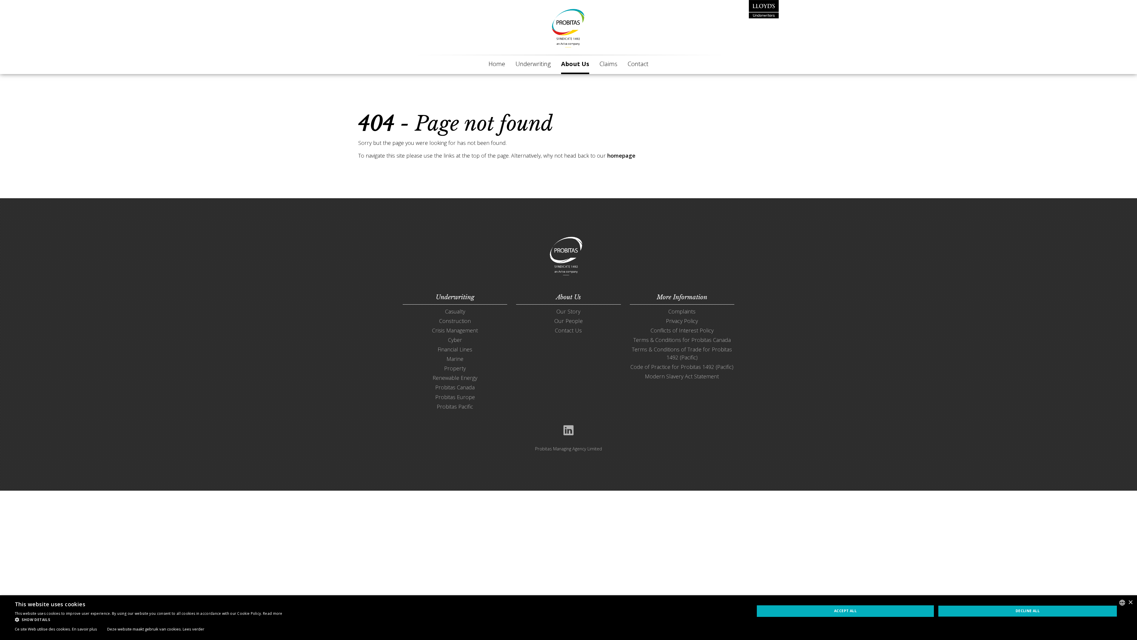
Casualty (455, 311)
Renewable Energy (455, 377)
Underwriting (533, 64)
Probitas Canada (455, 387)
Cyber (455, 339)
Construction (455, 320)
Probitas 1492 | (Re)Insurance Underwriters (568, 28)
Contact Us (568, 330)
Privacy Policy (682, 320)
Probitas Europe (455, 397)
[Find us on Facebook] (568, 431)
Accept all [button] (845, 610)
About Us (575, 64)
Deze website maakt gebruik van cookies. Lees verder (155, 629)
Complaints (682, 311)
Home (497, 64)
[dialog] (568, 617)
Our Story (568, 311)
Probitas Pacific (455, 406)
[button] (148, 620)
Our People (568, 320)
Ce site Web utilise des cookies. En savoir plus (56, 629)
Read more (272, 613)
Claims (608, 64)
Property (455, 368)
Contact (638, 64)
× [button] (1130, 602)
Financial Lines (455, 349)
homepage (621, 155)
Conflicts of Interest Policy (682, 330)
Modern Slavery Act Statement (682, 376)
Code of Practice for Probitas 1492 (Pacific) (681, 366)
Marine (455, 358)
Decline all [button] (1028, 610)
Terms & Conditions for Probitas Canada (682, 339)
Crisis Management (455, 330)
